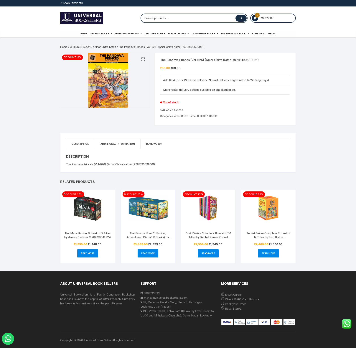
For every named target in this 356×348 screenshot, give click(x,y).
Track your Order (235, 304)
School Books (177, 33)
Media (272, 33)
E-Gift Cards (233, 294)
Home (83, 33)
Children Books (155, 33)
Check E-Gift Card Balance (241, 299)
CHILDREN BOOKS (81, 46)
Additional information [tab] (117, 143)
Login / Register (72, 3)
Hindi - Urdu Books (127, 33)
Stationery (259, 33)
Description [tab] (80, 143)
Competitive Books (203, 33)
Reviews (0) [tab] (154, 143)
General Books (99, 33)
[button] (143, 59)
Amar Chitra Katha (105, 46)
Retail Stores (233, 308)
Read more (87, 253)
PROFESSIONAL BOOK (233, 33)
